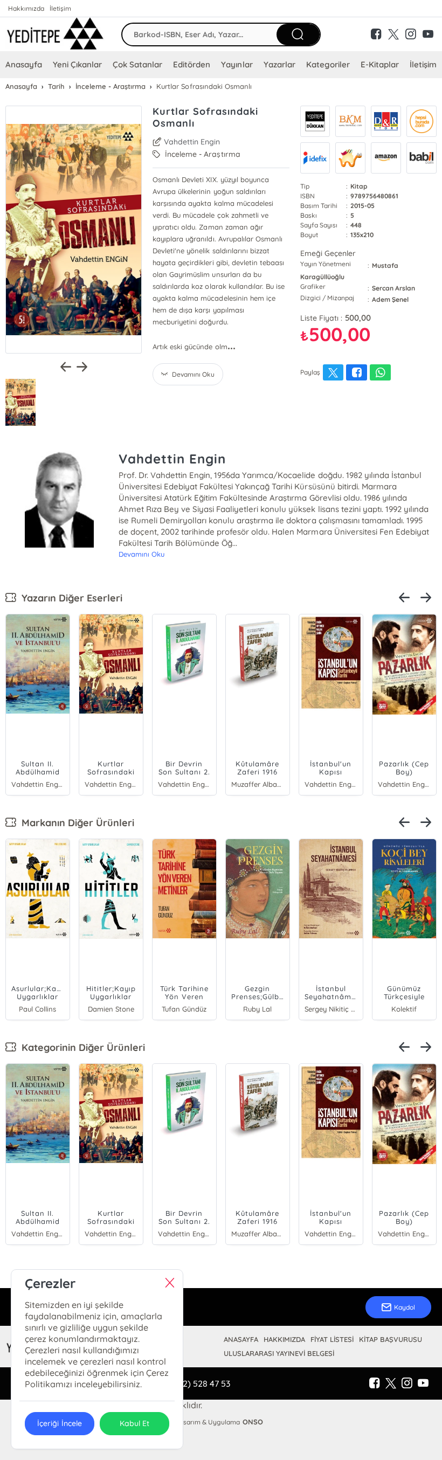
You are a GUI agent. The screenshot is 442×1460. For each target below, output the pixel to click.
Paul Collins (37, 1009)
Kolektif (404, 1009)
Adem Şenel (390, 299)
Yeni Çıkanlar (77, 64)
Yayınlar (236, 64)
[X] (391, 1383)
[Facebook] (375, 1383)
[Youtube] (423, 1383)
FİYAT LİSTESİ (332, 1339)
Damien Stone (111, 1009)
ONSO (253, 1421)
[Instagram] (407, 1383)
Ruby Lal (257, 1009)
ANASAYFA (241, 1339)
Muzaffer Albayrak (257, 784)
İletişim (60, 8)
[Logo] (55, 34)
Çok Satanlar (137, 64)
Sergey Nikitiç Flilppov (331, 1009)
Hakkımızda (26, 8)
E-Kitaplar (380, 64)
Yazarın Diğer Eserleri (69, 598)
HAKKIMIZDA (284, 1339)
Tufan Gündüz (184, 1009)
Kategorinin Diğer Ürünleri (80, 1047)
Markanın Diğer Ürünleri (75, 823)
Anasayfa (23, 64)
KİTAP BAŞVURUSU (390, 1339)
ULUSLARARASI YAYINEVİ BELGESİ (279, 1353)
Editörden (191, 64)
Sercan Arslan (393, 288)
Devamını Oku (141, 554)
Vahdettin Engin (192, 141)
